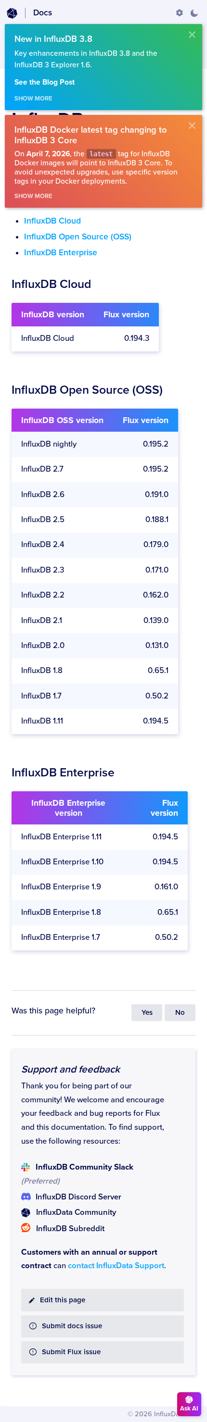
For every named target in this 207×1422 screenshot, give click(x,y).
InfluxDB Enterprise (60, 253)
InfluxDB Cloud (52, 221)
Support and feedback (70, 1069)
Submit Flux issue (71, 1352)
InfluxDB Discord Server (78, 1197)
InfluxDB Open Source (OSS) (77, 237)
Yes (147, 1012)
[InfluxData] (12, 13)
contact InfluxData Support (116, 1266)
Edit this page (62, 1300)
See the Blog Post (44, 82)
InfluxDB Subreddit (70, 1229)
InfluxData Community (76, 1212)
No (180, 1012)
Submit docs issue (72, 1326)
